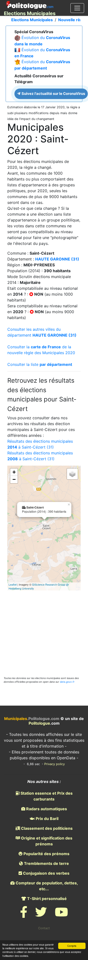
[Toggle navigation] (77, 8)
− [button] (14, 479)
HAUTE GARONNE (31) (57, 259)
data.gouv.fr (67, 681)
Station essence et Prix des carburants (46, 796)
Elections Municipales (32, 19)
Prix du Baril (46, 818)
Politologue (39, 723)
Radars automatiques (46, 808)
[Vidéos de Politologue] (61, 915)
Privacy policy (54, 764)
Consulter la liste (39, 364)
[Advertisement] (44, 626)
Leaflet (13, 584)
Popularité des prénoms (45, 853)
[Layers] (72, 474)
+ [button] (14, 472)
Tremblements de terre (46, 863)
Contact (44, 928)
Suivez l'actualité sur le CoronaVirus (53, 93)
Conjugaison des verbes (45, 873)
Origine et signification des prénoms (46, 841)
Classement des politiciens (46, 828)
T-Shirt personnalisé (46, 898)
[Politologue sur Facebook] (23, 915)
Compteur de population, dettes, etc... (46, 885)
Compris (71, 946)
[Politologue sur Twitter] (41, 915)
